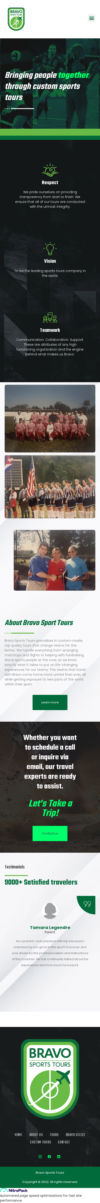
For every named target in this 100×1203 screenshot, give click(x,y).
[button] (91, 18)
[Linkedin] (58, 1156)
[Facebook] (49, 1156)
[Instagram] (40, 1156)
